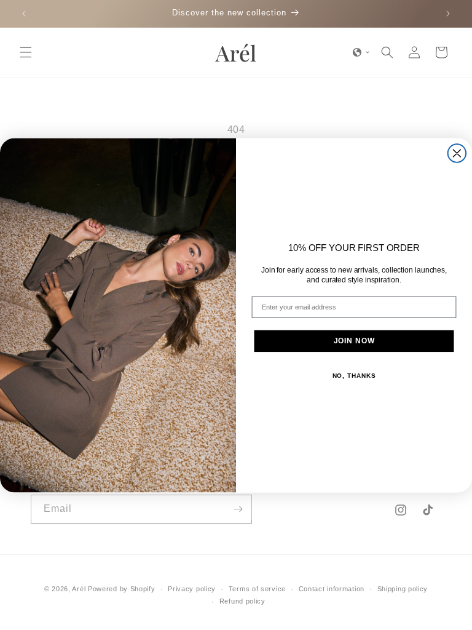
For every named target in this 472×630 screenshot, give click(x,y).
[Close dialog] (457, 153)
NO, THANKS (354, 375)
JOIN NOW (354, 341)
